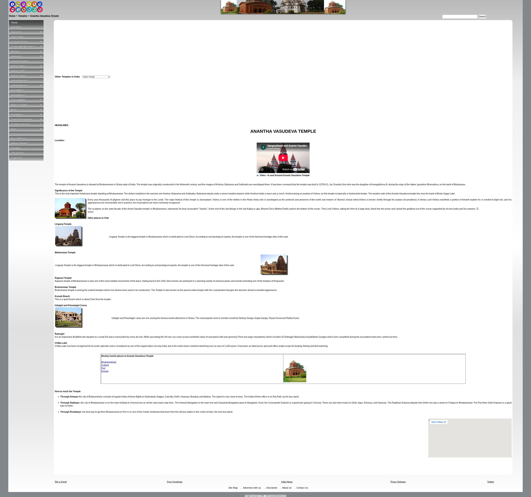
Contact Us (302, 487)
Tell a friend (61, 482)
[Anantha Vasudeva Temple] (283, 13)
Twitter (490, 482)
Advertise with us (252, 487)
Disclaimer (271, 487)
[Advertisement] (283, 100)
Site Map (233, 487)
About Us (287, 487)
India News (287, 482)
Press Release (398, 482)
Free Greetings (174, 482)
